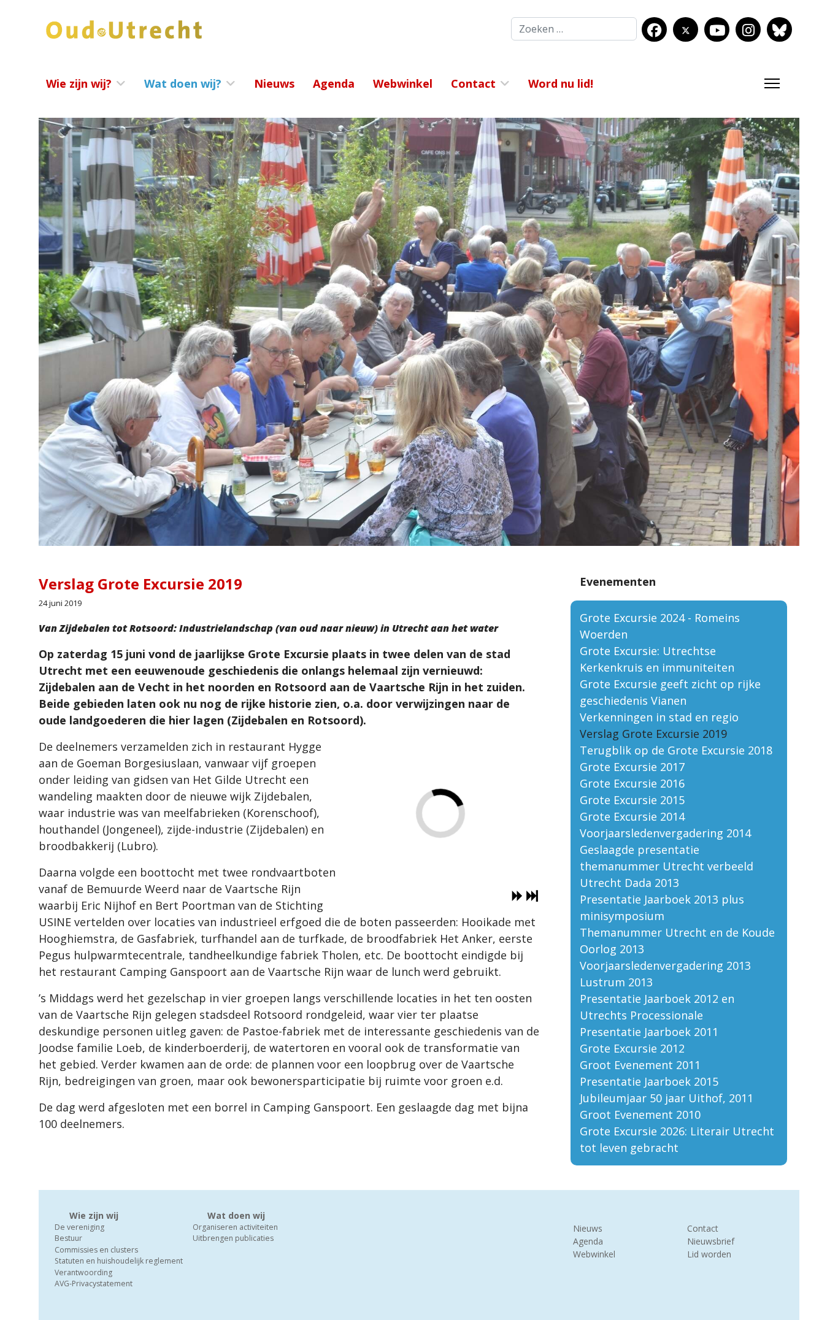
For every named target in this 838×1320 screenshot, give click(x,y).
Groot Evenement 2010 (640, 1114)
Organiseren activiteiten (235, 1227)
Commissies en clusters (96, 1250)
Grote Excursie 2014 (632, 816)
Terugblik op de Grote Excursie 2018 (676, 750)
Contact (473, 83)
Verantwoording (83, 1272)
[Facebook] (654, 30)
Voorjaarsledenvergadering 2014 (665, 833)
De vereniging (79, 1227)
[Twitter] (686, 30)
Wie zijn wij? (79, 83)
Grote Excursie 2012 (632, 1048)
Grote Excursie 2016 (632, 783)
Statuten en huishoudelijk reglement (119, 1261)
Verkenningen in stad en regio (659, 717)
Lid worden (709, 1254)
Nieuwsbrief (710, 1241)
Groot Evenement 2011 (640, 1064)
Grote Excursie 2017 (632, 766)
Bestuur (68, 1238)
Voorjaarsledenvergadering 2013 (665, 965)
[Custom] (779, 30)
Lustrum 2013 (616, 982)
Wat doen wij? (182, 83)
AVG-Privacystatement (94, 1283)
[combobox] (574, 28)
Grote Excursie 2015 (632, 799)
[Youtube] (717, 30)
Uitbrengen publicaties (233, 1238)
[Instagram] (748, 30)
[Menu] (772, 83)
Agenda (334, 83)
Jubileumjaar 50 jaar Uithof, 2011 (666, 1098)
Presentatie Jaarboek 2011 (649, 1031)
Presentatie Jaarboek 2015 (649, 1081)
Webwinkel (402, 83)
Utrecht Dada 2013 (629, 882)
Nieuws (274, 83)
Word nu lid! (560, 83)
